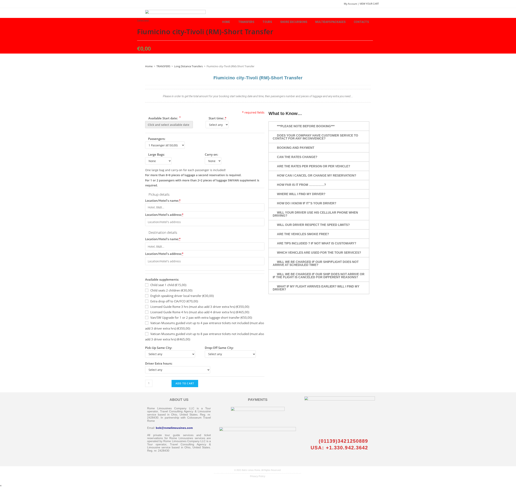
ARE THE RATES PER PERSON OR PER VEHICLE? (313, 166)
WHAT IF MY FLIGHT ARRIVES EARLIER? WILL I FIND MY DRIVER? (316, 288)
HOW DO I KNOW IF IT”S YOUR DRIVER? (306, 203)
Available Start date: (164, 118)
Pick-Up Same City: (158, 348)
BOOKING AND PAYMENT (295, 147)
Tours (267, 22)
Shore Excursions (293, 22)
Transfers (246, 22)
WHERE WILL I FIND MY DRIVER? (301, 194)
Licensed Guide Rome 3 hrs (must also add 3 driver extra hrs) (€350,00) (199, 307)
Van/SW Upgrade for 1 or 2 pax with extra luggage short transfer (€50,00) (201, 317)
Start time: (217, 118)
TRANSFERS (163, 66)
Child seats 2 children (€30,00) (171, 290)
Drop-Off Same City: (219, 348)
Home (226, 22)
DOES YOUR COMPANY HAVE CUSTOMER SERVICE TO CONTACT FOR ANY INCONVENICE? (315, 137)
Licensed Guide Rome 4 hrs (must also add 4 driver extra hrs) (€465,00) (199, 312)
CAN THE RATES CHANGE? (297, 157)
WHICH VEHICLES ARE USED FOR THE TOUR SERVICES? (319, 252)
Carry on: (211, 154)
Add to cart (185, 383)
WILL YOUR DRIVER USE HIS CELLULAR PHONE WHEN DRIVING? (315, 214)
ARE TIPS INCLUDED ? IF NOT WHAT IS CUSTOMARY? (316, 243)
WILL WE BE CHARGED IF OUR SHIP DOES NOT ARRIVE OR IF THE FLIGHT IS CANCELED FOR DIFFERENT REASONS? (318, 275)
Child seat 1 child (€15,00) (168, 285)
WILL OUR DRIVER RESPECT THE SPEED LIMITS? (313, 224)
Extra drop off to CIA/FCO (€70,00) (174, 301)
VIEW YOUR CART (369, 3)
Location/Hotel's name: (163, 201)
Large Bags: (156, 154)
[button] (319, 126)
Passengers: (156, 139)
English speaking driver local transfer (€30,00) (182, 296)
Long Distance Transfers (188, 66)
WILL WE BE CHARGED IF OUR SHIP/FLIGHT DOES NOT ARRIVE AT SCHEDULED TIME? (316, 263)
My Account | (352, 3)
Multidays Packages (330, 22)
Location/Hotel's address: (164, 215)
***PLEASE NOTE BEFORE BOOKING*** (306, 126)
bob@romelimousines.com (174, 427)
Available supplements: (162, 279)
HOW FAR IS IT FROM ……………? (301, 184)
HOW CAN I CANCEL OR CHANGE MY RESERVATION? (316, 175)
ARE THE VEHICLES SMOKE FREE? (303, 234)
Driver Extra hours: (158, 363)
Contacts (361, 22)
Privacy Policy (257, 476)
